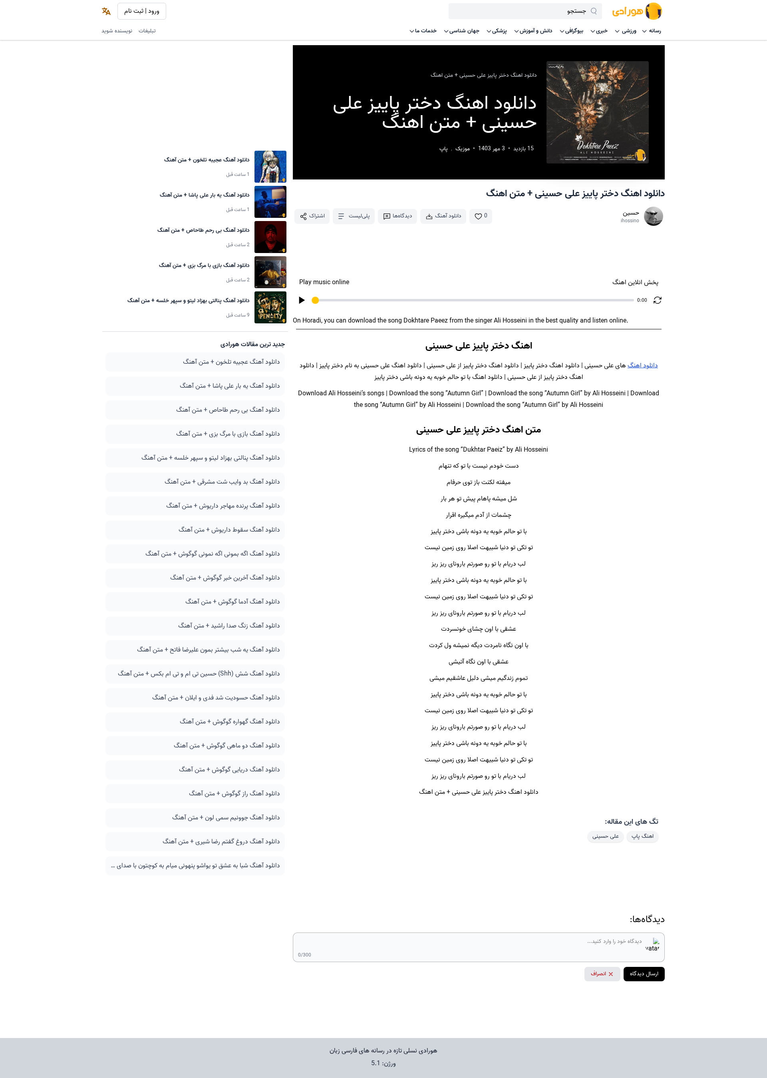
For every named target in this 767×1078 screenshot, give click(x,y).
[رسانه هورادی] (637, 11)
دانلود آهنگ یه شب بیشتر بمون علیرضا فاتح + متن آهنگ (208, 650)
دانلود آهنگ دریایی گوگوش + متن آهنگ (229, 770)
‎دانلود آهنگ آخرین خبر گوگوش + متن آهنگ (225, 578)
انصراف (598, 973)
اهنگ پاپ (643, 836)
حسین (631, 213)
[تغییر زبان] (106, 11)
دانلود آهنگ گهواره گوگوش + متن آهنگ (230, 722)
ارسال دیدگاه (644, 973)
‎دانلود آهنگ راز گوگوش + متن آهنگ (234, 794)
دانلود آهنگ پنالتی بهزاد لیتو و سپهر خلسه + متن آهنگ (210, 458)
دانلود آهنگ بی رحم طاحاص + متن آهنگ (228, 410)
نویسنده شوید (116, 31)
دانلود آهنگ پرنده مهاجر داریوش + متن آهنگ (223, 506)
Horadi (311, 321)
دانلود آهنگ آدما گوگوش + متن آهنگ (232, 602)
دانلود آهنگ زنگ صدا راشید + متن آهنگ (229, 626)
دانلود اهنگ (643, 366)
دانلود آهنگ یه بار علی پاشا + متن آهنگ (230, 386)
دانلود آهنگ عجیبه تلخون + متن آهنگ (231, 362)
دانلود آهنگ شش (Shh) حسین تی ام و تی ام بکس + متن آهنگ (199, 674)
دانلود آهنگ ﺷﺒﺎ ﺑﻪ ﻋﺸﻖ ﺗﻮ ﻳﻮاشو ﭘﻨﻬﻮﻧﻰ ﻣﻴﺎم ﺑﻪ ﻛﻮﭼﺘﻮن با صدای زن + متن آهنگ (195, 866)
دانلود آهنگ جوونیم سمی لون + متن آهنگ (226, 818)
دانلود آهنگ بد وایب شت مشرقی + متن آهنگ (222, 482)
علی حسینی (605, 836)
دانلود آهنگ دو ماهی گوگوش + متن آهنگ (227, 746)
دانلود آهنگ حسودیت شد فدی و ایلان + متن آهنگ (216, 698)
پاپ (443, 149)
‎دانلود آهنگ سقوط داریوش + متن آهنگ (229, 530)
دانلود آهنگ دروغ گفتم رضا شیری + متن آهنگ (221, 842)
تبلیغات (147, 31)
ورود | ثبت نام (141, 11)
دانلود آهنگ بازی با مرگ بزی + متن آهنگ (228, 434)
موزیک (462, 149)
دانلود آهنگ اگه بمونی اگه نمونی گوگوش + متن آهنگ (212, 554)
